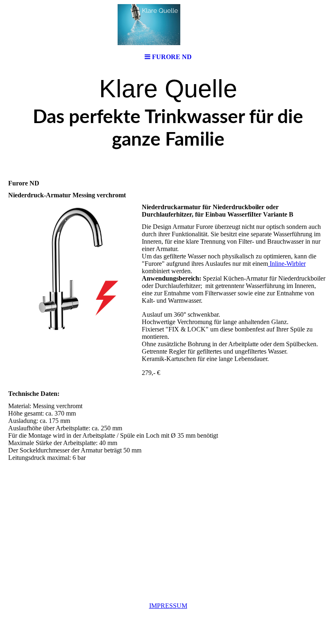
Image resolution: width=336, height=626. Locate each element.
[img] (168, 24)
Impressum (168, 605)
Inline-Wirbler (287, 263)
